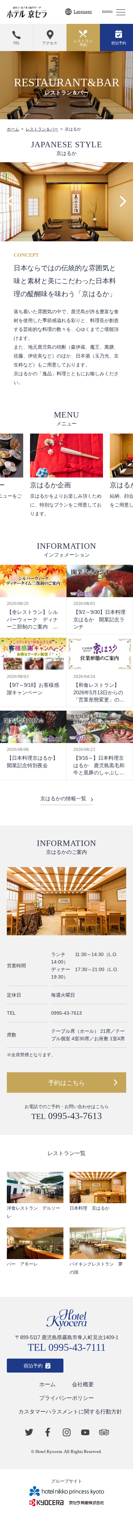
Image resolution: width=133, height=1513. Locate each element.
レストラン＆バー (42, 129)
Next (123, 201)
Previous (10, 201)
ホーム (13, 129)
